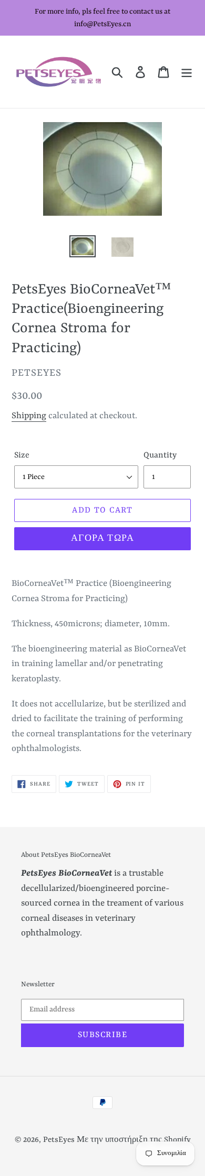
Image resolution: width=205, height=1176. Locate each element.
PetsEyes (59, 1140)
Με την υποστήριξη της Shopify (134, 1140)
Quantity (160, 455)
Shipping (29, 416)
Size (21, 455)
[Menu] (186, 72)
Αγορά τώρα (102, 538)
